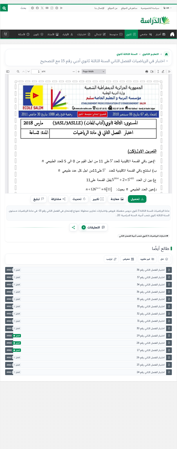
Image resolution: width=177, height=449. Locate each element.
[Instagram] (51, 8)
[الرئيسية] (172, 34)
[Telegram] (32, 8)
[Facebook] (37, 8)
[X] (42, 8)
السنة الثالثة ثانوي (127, 54)
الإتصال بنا (99, 8)
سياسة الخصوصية (150, 8)
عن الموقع (113, 8)
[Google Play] (61, 8)
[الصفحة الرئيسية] (166, 54)
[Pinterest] (56, 8)
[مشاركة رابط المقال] (73, 227)
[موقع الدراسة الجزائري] (155, 20)
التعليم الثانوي (150, 54)
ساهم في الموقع (129, 8)
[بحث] (4, 8)
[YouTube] (47, 8)
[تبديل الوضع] (5, 33)
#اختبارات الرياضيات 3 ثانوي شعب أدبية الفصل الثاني (143, 236)
